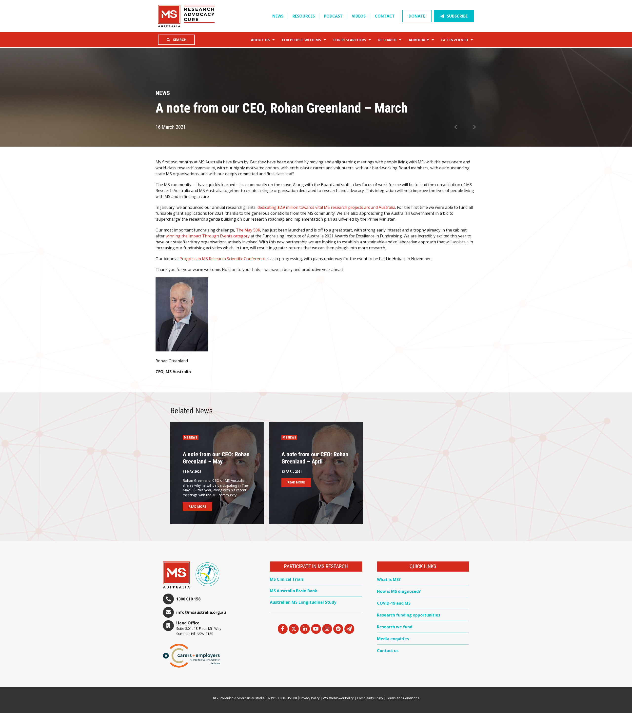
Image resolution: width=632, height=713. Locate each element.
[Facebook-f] (283, 629)
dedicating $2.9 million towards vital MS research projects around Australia (326, 207)
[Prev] (459, 127)
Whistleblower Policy (338, 698)
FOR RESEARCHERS (349, 39)
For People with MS (301, 39)
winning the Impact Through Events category (208, 236)
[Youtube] (316, 629)
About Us (260, 39)
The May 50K (248, 230)
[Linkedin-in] (305, 629)
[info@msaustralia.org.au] (168, 612)
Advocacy (419, 39)
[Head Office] (168, 625)
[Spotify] (338, 629)
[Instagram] (327, 629)
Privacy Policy (309, 698)
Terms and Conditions (402, 698)
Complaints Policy (370, 698)
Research (387, 39)
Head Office (187, 623)
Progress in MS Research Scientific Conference (222, 258)
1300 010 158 (188, 599)
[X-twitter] (294, 629)
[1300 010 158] (168, 599)
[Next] (470, 127)
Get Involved (454, 39)
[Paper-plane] (349, 629)
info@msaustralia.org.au (201, 612)
